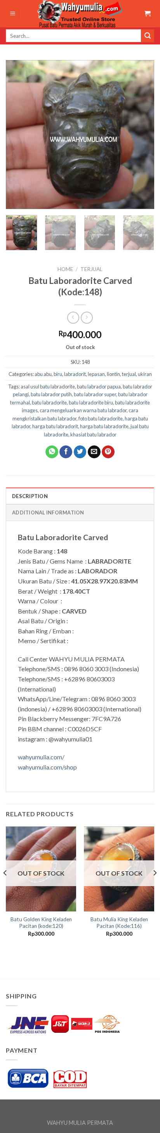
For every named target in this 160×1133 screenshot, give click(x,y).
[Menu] (13, 13)
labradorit (75, 374)
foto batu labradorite (100, 418)
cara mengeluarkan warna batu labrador (83, 410)
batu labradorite (49, 402)
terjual (91, 269)
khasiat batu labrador (93, 434)
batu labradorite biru (91, 402)
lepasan (96, 374)
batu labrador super (95, 394)
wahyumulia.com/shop (47, 767)
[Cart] (147, 13)
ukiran (145, 374)
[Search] (147, 36)
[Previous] (19, 134)
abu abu (43, 374)
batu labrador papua (99, 386)
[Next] (141, 134)
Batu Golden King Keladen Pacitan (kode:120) (41, 922)
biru (58, 374)
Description (30, 496)
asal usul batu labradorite (48, 386)
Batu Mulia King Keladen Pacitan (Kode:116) (119, 922)
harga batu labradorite (104, 426)
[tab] (80, 496)
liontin (113, 374)
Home (65, 269)
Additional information (48, 512)
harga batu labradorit (55, 426)
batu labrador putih (51, 394)
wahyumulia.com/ (41, 757)
